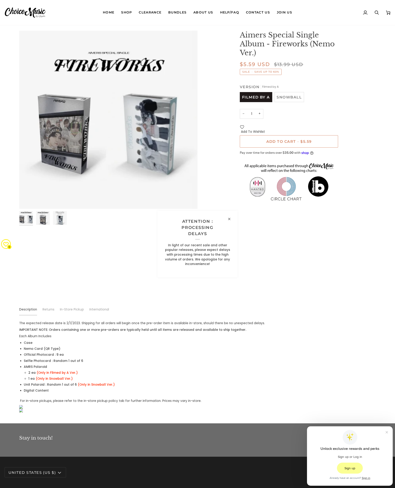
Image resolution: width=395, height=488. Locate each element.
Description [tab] (28, 309)
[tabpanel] (197, 366)
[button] (126, 12)
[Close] (231, 219)
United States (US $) (32, 472)
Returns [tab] (48, 309)
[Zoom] (108, 120)
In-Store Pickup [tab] (72, 309)
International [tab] (99, 309)
